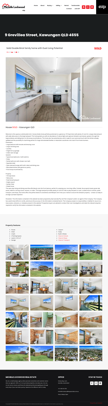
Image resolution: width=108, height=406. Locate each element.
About (42, 5)
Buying (49, 5)
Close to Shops (62, 238)
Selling (58, 5)
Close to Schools (63, 236)
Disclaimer (100, 403)
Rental (66, 5)
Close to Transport (64, 240)
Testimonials (75, 5)
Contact (69, 9)
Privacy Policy (93, 403)
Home (36, 5)
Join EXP (77, 9)
